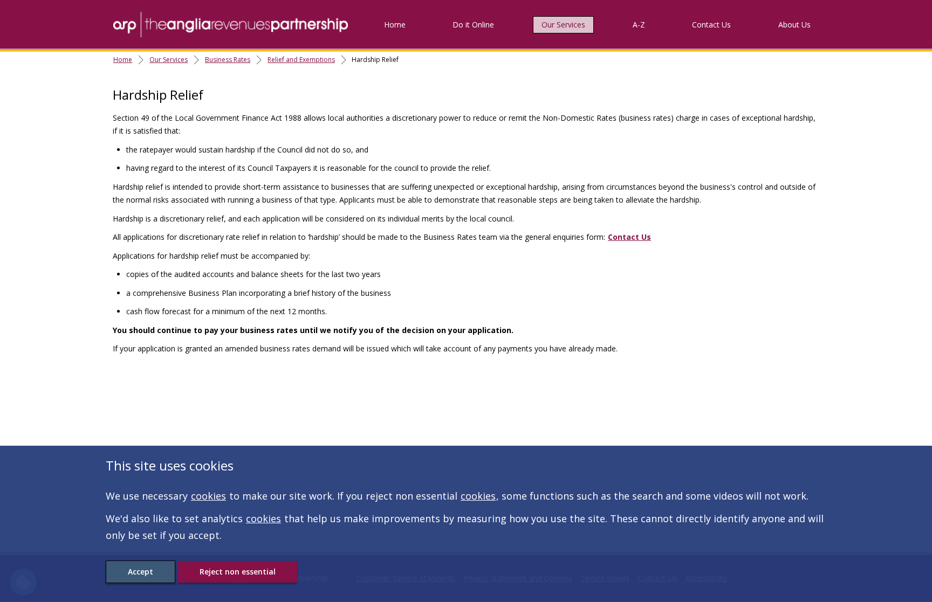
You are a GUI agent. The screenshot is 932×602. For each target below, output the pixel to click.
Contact (711, 24)
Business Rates (227, 59)
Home (395, 24)
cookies (208, 495)
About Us (794, 24)
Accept (140, 571)
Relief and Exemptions (301, 59)
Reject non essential (238, 571)
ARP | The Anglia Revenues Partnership (230, 24)
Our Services (563, 24)
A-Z (639, 24)
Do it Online (473, 24)
